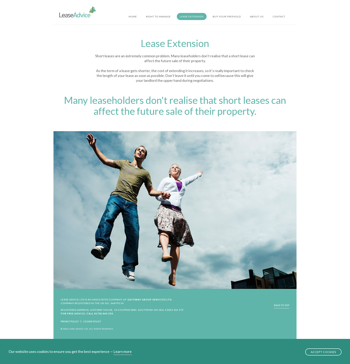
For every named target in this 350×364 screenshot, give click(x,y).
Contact (279, 16)
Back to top (281, 305)
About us (257, 16)
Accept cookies (323, 352)
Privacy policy (70, 321)
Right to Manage (158, 16)
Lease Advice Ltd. (77, 11)
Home (133, 16)
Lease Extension (192, 16)
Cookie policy (92, 321)
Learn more (122, 351)
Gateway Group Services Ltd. (149, 299)
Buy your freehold (227, 16)
